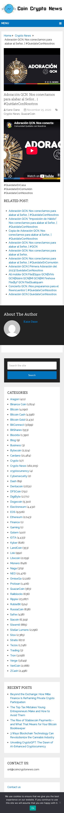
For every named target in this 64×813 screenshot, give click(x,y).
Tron (13, 655)
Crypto (14, 460)
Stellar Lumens (19, 629)
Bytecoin (15, 450)
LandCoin (16, 547)
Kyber (13, 542)
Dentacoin (16, 486)
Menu (5, 23)
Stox (13, 635)
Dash (13, 481)
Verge (14, 660)
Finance (15, 522)
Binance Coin (18, 404)
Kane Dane (13, 109)
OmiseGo (16, 578)
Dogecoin (16, 501)
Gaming (15, 527)
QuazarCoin (28, 113)
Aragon (14, 399)
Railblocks (16, 594)
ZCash (14, 670)
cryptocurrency (19, 471)
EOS (12, 512)
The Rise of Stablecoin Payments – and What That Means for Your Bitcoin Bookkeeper (33, 724)
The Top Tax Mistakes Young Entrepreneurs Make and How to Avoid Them (30, 711)
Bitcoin (14, 409)
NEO (13, 573)
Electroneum (18, 506)
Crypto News (12, 113)
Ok (32, 808)
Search (32, 375)
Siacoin (14, 619)
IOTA (13, 537)
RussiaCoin (16, 609)
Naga (13, 568)
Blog (13, 440)
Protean (15, 583)
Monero (15, 563)
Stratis (14, 640)
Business (15, 445)
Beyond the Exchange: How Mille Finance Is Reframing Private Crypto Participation (32, 698)
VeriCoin (15, 665)
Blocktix (15, 435)
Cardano (15, 455)
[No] (60, 802)
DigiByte (15, 496)
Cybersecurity (18, 476)
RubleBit (15, 604)
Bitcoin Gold (17, 419)
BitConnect (17, 424)
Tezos (14, 645)
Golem (14, 532)
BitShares (16, 430)
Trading (14, 650)
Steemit (15, 624)
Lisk (12, 553)
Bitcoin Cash (17, 414)
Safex (13, 614)
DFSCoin (15, 491)
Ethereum (16, 517)
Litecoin (15, 558)
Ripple (14, 599)
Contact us (14, 787)
